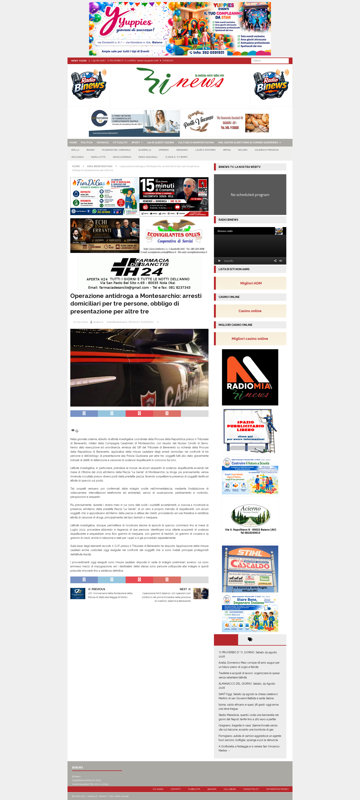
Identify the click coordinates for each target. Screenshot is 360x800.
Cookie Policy (251, 789)
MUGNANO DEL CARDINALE (116, 150)
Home (73, 142)
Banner (212, 789)
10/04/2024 (80, 322)
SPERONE (164, 150)
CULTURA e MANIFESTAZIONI (196, 142)
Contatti (176, 789)
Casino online (251, 311)
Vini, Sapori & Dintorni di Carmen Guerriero (248, 142)
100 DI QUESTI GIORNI (160, 142)
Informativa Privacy (277, 789)
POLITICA (87, 142)
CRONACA (103, 142)
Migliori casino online (251, 338)
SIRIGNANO (182, 150)
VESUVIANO (77, 157)
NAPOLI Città (98, 157)
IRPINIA (227, 150)
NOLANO (242, 150)
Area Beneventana (116, 322)
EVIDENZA (147, 322)
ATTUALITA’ (120, 142)
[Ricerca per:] (270, 60)
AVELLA (75, 150)
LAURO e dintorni (205, 150)
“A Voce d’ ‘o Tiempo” (176, 157)
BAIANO (90, 150)
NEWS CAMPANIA (122, 157)
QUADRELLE (144, 150)
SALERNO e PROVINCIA (267, 150)
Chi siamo (158, 789)
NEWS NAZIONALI (148, 157)
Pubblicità (194, 789)
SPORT (135, 142)
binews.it (98, 322)
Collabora (230, 789)
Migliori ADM (251, 283)
